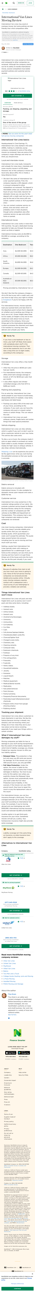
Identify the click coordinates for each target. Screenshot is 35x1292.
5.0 (21, 858)
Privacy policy (9, 1121)
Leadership (8, 1075)
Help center (23, 1072)
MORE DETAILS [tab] (18, 102)
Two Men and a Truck (11, 974)
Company (7, 1072)
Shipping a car (6, 451)
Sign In (21, 3)
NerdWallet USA (11, 1267)
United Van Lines (9, 963)
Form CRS (7, 1218)
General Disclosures (19, 1221)
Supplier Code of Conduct (9, 1118)
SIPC (23, 1214)
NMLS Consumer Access (11, 1165)
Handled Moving (9, 981)
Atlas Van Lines (9, 961)
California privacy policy (10, 1125)
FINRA (20, 1214)
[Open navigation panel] (2, 3)
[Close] (32, 1274)
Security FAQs (23, 1075)
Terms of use (8, 1114)
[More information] (14, 120)
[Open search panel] (14, 3)
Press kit (7, 1102)
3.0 (21, 886)
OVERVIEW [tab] (7, 102)
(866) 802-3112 (11, 938)
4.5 (21, 921)
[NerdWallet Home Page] (7, 3)
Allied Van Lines (9, 968)
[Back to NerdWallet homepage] (2, 9)
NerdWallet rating (24, 91)
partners (15, 40)
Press (6, 1099)
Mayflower (7, 966)
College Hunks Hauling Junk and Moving (18, 976)
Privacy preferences (8, 1129)
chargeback (7, 300)
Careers (6, 1077)
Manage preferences (17, 1283)
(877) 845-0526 (11, 902)
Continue (17, 1288)
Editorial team (9, 1096)
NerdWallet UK (26, 1267)
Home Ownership (12, 9)
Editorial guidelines (7, 1088)
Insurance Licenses (17, 1180)
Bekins (5, 971)
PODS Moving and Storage (13, 984)
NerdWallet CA (19, 1271)
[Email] (9, 1018)
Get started (16, 95)
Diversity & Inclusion (7, 1084)
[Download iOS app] (10, 1053)
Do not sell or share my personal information (8, 1136)
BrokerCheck (20, 1222)
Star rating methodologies (9, 1093)
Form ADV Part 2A (16, 1218)
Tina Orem (12, 994)
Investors (7, 1104)
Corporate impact (10, 1080)
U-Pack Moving (9, 979)
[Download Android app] (24, 1053)
